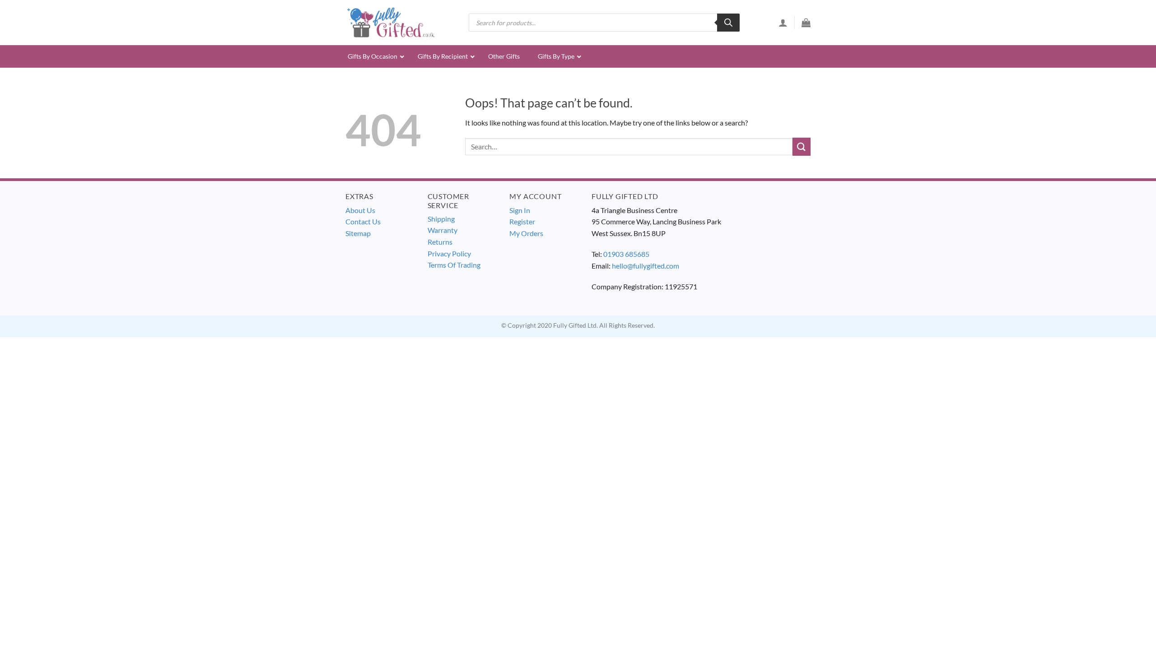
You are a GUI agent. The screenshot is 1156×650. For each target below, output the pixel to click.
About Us (360, 210)
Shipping (441, 218)
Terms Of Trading (454, 264)
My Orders (526, 233)
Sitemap (358, 233)
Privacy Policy (449, 253)
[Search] (728, 23)
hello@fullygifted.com (645, 265)
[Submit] (801, 146)
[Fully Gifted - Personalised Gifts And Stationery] (390, 22)
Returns (440, 241)
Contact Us (363, 221)
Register (522, 221)
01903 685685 (626, 254)
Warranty (442, 230)
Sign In (519, 210)
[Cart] (806, 22)
